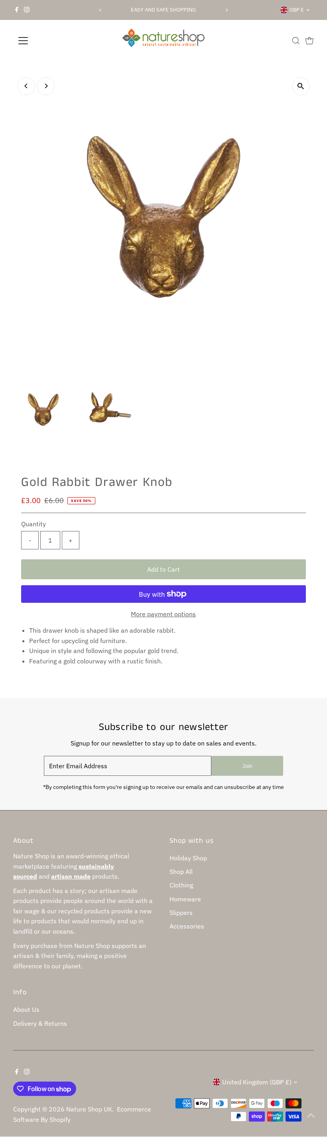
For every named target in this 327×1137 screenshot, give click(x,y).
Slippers (181, 913)
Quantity (33, 524)
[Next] (227, 10)
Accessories (186, 926)
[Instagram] (27, 10)
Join (247, 766)
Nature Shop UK (89, 1109)
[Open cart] (309, 40)
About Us (26, 1009)
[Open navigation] (49, 41)
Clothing (181, 885)
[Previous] (100, 10)
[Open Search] (295, 40)
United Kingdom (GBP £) (257, 1082)
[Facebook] (16, 10)
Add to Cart (163, 569)
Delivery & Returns (40, 1023)
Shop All (181, 871)
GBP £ (297, 9)
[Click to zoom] (301, 86)
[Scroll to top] (311, 1115)
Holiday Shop (188, 858)
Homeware (185, 899)
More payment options (163, 614)
